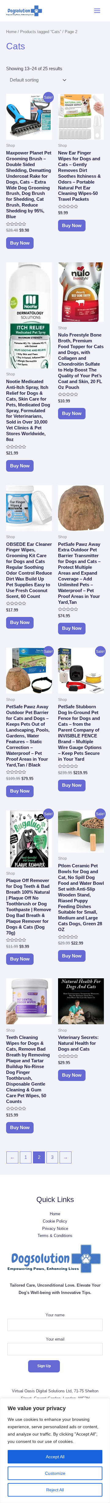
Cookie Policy (55, 1221)
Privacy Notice (55, 1228)
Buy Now (20, 243)
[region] (55, 1450)
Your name (55, 1315)
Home (11, 31)
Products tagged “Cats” (40, 31)
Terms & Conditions (55, 1235)
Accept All (55, 1456)
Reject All (55, 1489)
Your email (55, 1339)
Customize (55, 1473)
